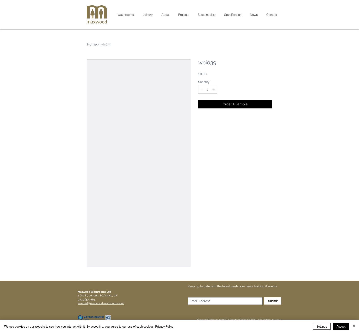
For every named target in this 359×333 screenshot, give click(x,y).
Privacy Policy (164, 326)
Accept (341, 326)
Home (92, 44)
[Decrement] (201, 89)
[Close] (354, 326)
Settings (321, 326)
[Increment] (214, 89)
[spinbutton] (207, 89)
